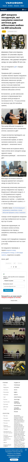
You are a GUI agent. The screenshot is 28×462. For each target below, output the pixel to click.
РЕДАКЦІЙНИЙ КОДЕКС (7, 445)
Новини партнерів (17, 402)
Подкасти (17, 382)
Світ (5, 397)
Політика (6, 389)
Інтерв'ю (16, 387)
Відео (15, 392)
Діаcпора (6, 406)
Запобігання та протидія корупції (8, 432)
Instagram (10, 297)
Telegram (4, 297)
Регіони (5, 399)
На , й (14, 210)
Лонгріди (16, 399)
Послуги (5, 5)
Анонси (22, 5)
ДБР (15, 67)
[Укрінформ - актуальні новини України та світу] (14, 3)
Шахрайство (8, 263)
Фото (15, 389)
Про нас (6, 415)
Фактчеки (6, 394)
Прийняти (14, 459)
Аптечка (20, 263)
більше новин (14, 300)
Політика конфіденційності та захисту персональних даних (8, 438)
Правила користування (7, 426)
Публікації (17, 385)
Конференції (17, 405)
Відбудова (6, 387)
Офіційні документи (17, 408)
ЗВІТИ (5, 442)
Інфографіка (17, 397)
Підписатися (8, 290)
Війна (5, 385)
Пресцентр (16, 5)
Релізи (16, 411)
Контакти (6, 418)
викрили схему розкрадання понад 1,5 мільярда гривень (12, 253)
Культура (6, 404)
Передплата (7, 420)
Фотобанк (10, 5)
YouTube (18, 297)
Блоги (16, 394)
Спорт (5, 409)
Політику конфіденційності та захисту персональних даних (14, 455)
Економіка (6, 392)
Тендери (6, 429)
